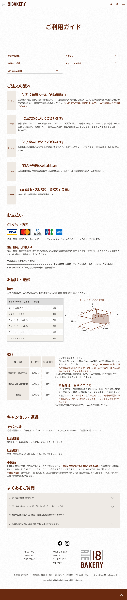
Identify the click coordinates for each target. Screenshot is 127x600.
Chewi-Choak (99, 575)
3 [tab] (95, 332)
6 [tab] (106, 332)
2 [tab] (91, 332)
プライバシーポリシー (83, 575)
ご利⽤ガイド (59, 575)
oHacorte (111, 575)
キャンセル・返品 (73, 63)
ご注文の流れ (14, 55)
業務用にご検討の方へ (22, 575)
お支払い (69, 55)
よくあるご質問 (15, 70)
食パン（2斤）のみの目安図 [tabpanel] (91, 300)
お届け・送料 (14, 63)
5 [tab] (102, 332)
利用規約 (69, 575)
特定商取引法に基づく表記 (42, 575)
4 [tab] (98, 332)
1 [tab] (87, 332)
